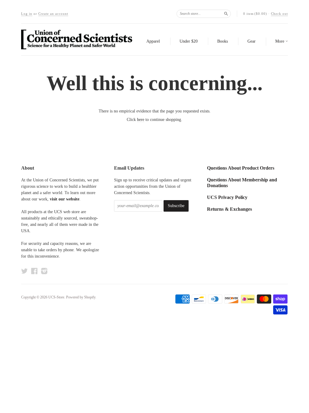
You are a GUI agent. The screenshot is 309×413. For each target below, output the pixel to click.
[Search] (226, 13)
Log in (26, 13)
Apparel (153, 41)
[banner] (76, 39)
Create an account (53, 13)
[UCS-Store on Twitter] (24, 271)
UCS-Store (56, 297)
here (140, 119)
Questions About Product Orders (240, 168)
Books (222, 41)
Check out (279, 13)
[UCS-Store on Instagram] (44, 271)
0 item (255, 13)
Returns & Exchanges (229, 209)
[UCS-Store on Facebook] (34, 271)
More (280, 41)
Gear (251, 41)
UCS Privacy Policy (227, 197)
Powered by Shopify (80, 297)
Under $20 (189, 41)
